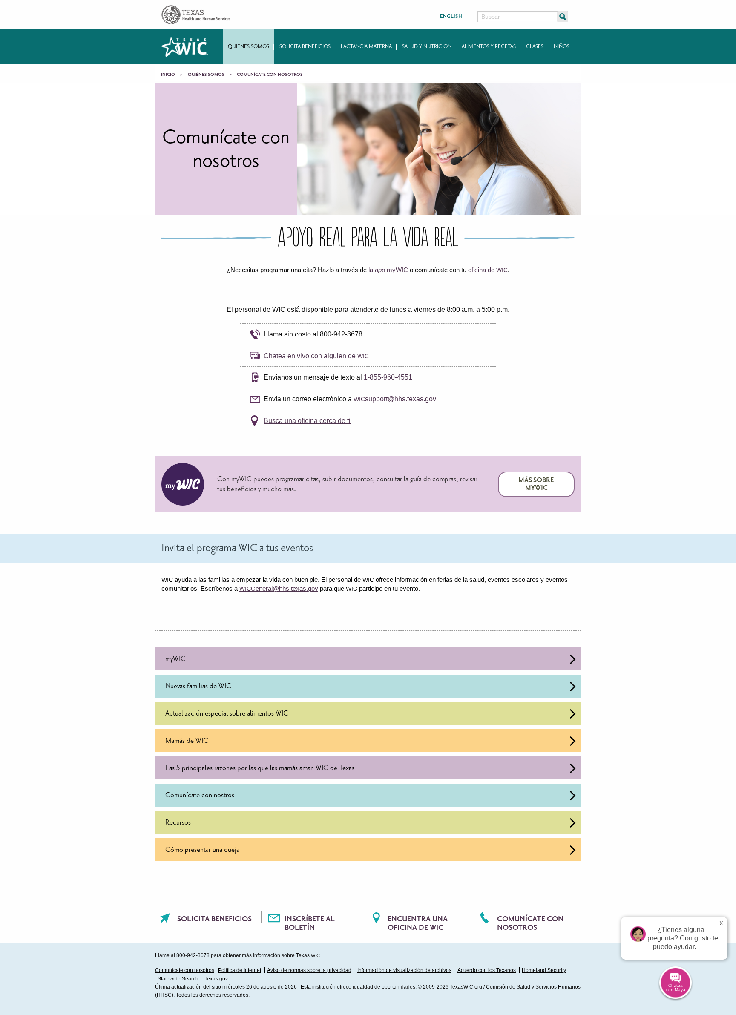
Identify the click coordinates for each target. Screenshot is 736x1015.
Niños (561, 46)
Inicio (168, 75)
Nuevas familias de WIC (198, 686)
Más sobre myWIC (536, 484)
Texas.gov (216, 979)
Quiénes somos (248, 46)
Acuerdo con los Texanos (486, 970)
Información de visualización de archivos (404, 970)
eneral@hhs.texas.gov (278, 588)
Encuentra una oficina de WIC (418, 923)
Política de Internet (239, 970)
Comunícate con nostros (199, 795)
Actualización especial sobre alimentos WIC (226, 713)
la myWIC (388, 269)
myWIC (175, 659)
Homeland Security (544, 970)
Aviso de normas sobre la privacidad (309, 970)
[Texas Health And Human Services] (195, 14)
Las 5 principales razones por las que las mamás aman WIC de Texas (259, 768)
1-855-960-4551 (388, 377)
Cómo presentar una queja (202, 849)
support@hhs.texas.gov (395, 399)
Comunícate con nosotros (530, 923)
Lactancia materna (366, 46)
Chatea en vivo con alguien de (316, 355)
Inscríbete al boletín (310, 923)
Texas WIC (184, 46)
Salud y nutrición (426, 46)
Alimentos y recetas (489, 46)
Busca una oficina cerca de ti (307, 420)
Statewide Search (178, 979)
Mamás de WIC (186, 740)
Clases (534, 46)
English (451, 16)
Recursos (178, 822)
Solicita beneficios (305, 46)
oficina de (488, 269)
